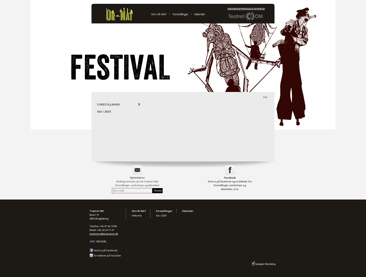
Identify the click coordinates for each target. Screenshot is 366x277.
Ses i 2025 (104, 111)
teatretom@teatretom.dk (104, 233)
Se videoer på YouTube (107, 255)
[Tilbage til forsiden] (119, 20)
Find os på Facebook (105, 250)
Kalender (199, 14)
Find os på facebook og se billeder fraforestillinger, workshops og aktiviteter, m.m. (230, 185)
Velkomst (137, 215)
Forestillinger (180, 14)
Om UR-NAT (159, 14)
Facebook (230, 177)
